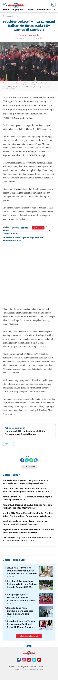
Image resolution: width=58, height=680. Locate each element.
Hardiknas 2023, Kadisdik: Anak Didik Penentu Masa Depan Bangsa (25, 432)
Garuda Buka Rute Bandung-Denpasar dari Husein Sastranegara (20, 611)
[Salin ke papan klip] (36, 460)
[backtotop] (29, 647)
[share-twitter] (27, 460)
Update (39, 228)
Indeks (30, 9)
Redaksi (12, 666)
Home (6, 9)
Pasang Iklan (23, 666)
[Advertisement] (29, 274)
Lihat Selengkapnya (28, 636)
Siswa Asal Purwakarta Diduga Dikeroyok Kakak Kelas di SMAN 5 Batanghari (22, 570)
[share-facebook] (22, 460)
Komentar (30, 467)
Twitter (35, 663)
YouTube (41, 663)
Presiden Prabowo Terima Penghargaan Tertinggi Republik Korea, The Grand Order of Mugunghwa (21, 624)
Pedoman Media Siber (39, 666)
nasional (8, 444)
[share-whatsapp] (31, 460)
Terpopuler (18, 9)
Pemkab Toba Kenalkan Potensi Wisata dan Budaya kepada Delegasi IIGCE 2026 (22, 584)
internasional (44, 9)
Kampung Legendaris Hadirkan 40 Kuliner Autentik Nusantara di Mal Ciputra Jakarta (21, 597)
